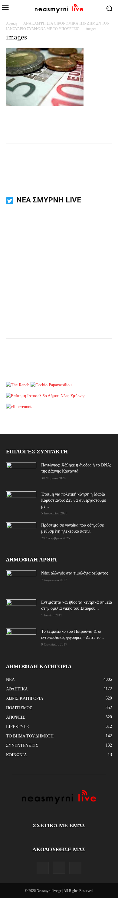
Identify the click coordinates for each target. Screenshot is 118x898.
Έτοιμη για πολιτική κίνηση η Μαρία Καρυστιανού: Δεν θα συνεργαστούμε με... (73, 500)
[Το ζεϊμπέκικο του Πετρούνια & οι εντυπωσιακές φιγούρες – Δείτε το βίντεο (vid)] (21, 635)
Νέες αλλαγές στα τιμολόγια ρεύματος (74, 573)
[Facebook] (43, 868)
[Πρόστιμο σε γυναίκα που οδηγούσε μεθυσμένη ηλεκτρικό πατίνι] (21, 533)
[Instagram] (59, 868)
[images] (45, 104)
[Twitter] (75, 868)
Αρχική (11, 23)
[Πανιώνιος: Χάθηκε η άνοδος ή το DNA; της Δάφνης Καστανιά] (21, 472)
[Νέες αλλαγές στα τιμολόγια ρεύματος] (21, 580)
